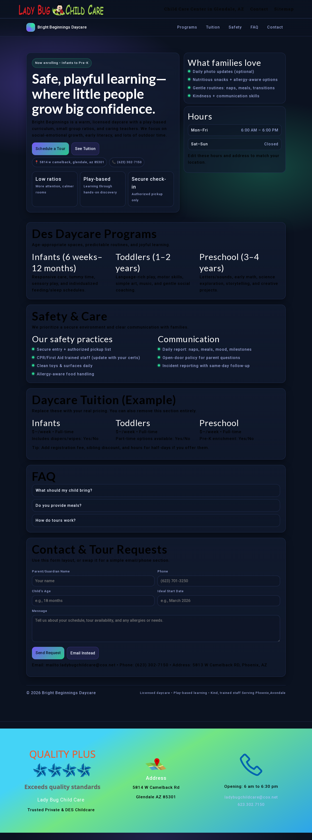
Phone (162, 571)
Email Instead (82, 653)
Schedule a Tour (50, 148)
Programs (187, 27)
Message (39, 611)
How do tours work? (56, 520)
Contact (275, 27)
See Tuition (85, 148)
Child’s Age (41, 591)
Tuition (213, 27)
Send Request (48, 652)
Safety (235, 27)
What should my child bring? (64, 490)
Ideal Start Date (170, 591)
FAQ (254, 27)
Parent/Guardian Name (51, 571)
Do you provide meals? (59, 505)
